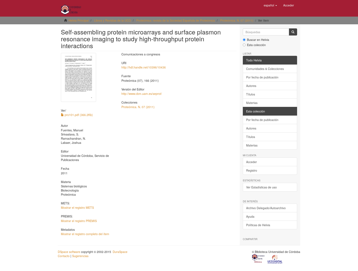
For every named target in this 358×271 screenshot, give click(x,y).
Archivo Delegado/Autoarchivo (266, 208)
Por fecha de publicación (262, 77)
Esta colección (256, 45)
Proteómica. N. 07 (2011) (236, 20)
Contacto (64, 256)
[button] (270, 5)
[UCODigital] (275, 259)
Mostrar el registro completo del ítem (85, 234)
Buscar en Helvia (258, 40)
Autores (251, 86)
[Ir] (293, 31)
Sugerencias (80, 256)
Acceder (251, 162)
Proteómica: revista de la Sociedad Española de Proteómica (175, 20)
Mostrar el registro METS (77, 207)
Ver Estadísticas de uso (261, 187)
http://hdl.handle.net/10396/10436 (143, 67)
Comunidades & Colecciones (265, 69)
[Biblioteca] (258, 259)
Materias (252, 103)
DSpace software (69, 252)
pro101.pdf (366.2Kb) (78, 115)
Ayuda (250, 216)
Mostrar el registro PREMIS (79, 221)
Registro (251, 170)
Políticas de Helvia (258, 225)
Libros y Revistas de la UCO (112, 20)
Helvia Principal (79, 20)
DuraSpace (120, 252)
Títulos (250, 94)
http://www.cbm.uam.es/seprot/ (141, 94)
